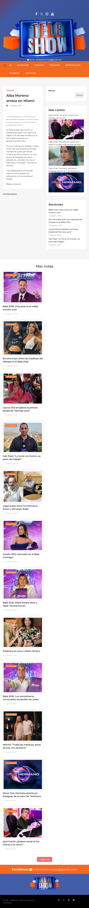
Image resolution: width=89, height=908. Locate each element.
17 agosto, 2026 (11, 415)
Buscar (52, 90)
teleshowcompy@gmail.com (49, 60)
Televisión (55, 65)
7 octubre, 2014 (15, 106)
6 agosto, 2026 (11, 610)
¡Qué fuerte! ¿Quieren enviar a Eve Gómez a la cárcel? (63, 116)
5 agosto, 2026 (10, 655)
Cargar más (44, 859)
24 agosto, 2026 (11, 314)
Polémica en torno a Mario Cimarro (21, 651)
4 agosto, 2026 (11, 704)
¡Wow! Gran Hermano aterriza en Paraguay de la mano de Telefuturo (64, 169)
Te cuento (14, 73)
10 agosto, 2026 (11, 561)
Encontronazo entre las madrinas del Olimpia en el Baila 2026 (65, 220)
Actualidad (23, 65)
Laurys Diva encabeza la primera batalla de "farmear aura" (63, 230)
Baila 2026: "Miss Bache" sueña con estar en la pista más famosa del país (65, 143)
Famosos (39, 65)
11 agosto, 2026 (11, 513)
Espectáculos (73, 65)
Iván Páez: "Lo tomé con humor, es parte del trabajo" (64, 240)
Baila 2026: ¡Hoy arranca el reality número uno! (63, 211)
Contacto (31, 73)
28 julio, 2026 (10, 849)
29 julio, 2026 (10, 800)
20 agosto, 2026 (11, 366)
